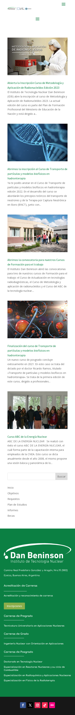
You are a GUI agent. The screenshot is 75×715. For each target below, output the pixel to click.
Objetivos (13, 493)
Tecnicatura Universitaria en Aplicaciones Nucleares (34, 626)
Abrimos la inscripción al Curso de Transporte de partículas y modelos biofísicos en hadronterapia (37, 173)
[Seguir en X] (30, 705)
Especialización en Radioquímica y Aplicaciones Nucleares (37, 675)
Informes (12, 510)
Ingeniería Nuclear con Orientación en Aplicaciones (34, 643)
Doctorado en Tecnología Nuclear (23, 661)
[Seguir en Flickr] (52, 705)
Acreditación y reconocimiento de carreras (28, 595)
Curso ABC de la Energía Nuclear (27, 436)
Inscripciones (14, 606)
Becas (11, 515)
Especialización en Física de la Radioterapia (29, 680)
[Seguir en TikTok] (45, 705)
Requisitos (13, 499)
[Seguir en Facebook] (23, 705)
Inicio (10, 487)
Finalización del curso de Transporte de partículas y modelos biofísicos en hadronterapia (31, 350)
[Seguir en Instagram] (37, 705)
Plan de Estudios (17, 504)
